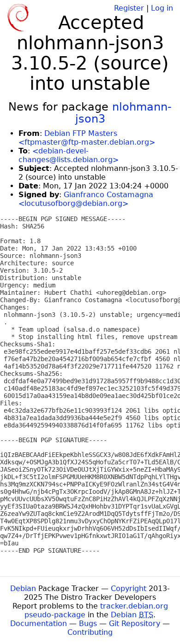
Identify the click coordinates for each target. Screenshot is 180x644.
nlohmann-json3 (123, 112)
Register (129, 8)
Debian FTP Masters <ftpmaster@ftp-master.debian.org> (86, 137)
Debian (23, 588)
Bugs (88, 623)
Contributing (90, 632)
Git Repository (134, 623)
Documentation (38, 623)
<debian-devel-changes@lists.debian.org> (68, 155)
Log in (162, 8)
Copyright (128, 588)
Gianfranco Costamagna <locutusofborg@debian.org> (85, 199)
